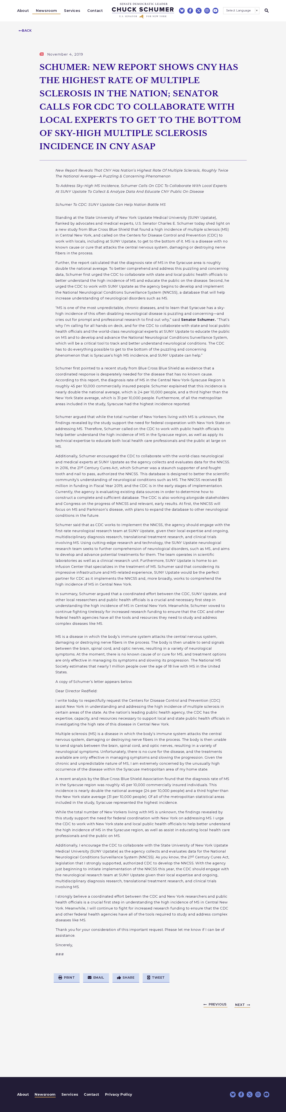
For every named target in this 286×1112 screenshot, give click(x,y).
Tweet (158, 977)
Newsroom (46, 11)
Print (69, 977)
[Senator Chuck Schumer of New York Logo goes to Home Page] (143, 10)
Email (98, 977)
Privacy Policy (118, 1094)
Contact (95, 11)
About (23, 11)
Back (27, 30)
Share (128, 977)
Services (72, 11)
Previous (218, 1004)
